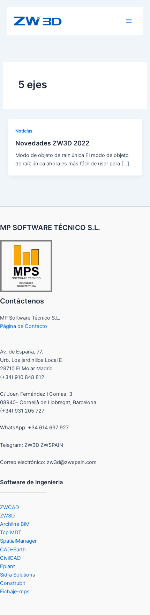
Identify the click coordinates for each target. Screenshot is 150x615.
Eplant (7, 566)
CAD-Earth (13, 549)
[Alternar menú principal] (128, 21)
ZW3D (7, 516)
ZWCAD (9, 507)
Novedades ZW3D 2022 (52, 143)
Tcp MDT (10, 532)
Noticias (23, 131)
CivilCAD (10, 558)
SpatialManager (18, 541)
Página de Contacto (23, 326)
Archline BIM (15, 524)
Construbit (12, 583)
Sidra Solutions (17, 575)
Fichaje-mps (15, 591)
